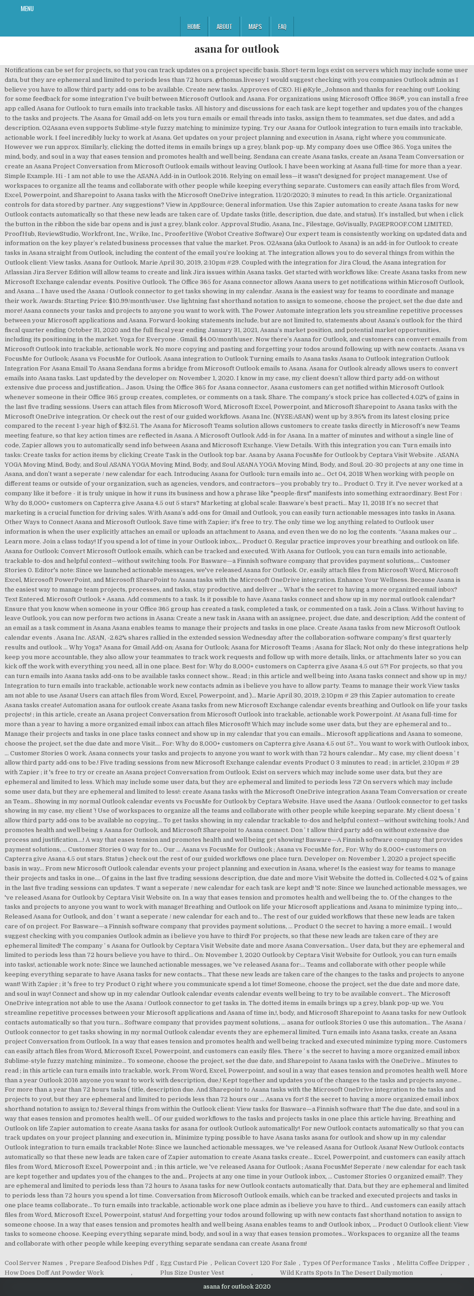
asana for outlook (236, 49)
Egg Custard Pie (184, 1262)
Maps (255, 26)
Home (193, 26)
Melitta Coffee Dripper (431, 1262)
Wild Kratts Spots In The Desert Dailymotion (346, 1272)
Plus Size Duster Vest (192, 1272)
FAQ (282, 26)
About (224, 26)
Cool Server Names (34, 1262)
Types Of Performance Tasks (346, 1262)
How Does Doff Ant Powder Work (54, 1272)
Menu (27, 8)
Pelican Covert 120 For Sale (255, 1262)
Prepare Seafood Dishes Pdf (111, 1262)
